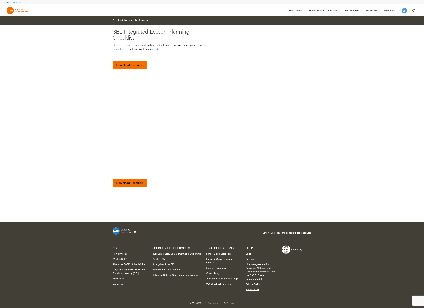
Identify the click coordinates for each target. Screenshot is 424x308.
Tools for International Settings (222, 278)
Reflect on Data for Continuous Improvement (175, 274)
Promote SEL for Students (166, 269)
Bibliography (119, 283)
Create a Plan (159, 259)
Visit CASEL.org (14, 2)
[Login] (404, 10)
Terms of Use (252, 289)
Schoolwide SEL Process (321, 10)
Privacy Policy (253, 284)
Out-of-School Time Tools (219, 283)
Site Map (250, 259)
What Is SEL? (120, 259)
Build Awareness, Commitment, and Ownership (176, 253)
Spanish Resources (216, 267)
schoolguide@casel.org (298, 232)
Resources (371, 10)
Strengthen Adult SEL (163, 264)
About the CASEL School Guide (129, 264)
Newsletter (118, 278)
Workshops (389, 10)
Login (404, 10)
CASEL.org (229, 303)
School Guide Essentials (218, 253)
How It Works (120, 253)
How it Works (295, 10)
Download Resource (129, 65)
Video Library (213, 273)
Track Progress (352, 10)
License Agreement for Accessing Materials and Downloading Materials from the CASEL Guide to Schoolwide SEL (260, 271)
